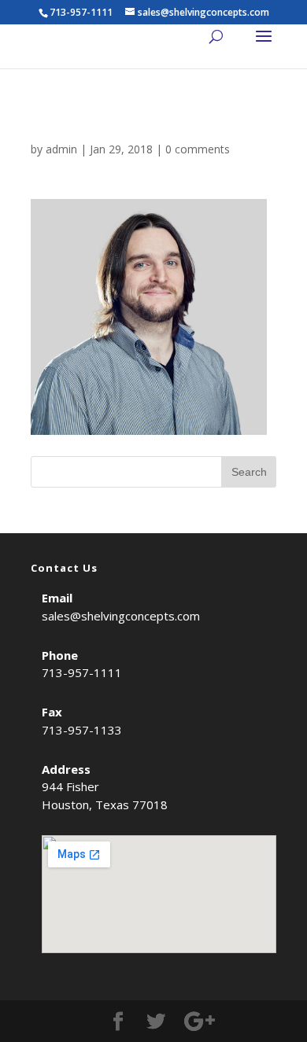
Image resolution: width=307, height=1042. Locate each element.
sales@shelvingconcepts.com (121, 616)
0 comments (197, 149)
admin (61, 149)
